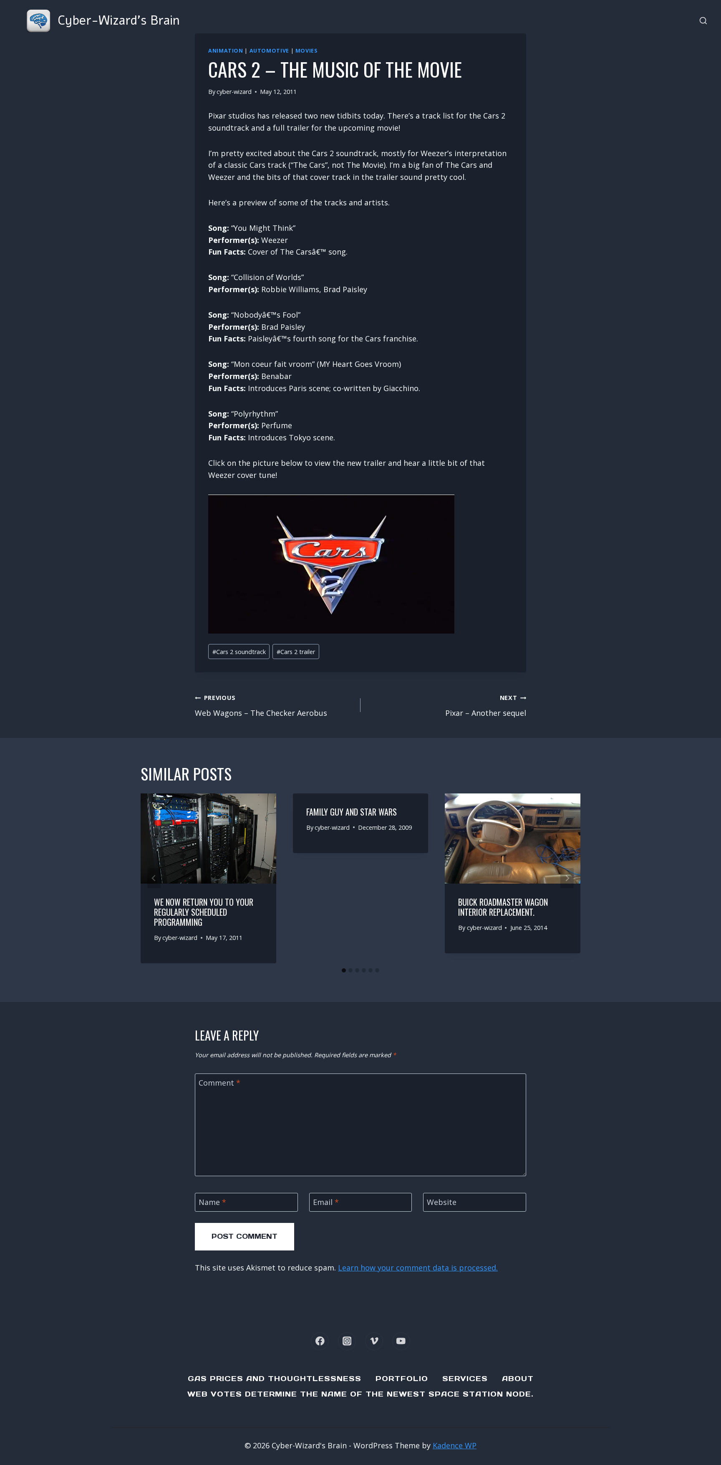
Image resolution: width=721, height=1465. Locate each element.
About (518, 1378)
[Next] (567, 878)
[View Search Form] (703, 21)
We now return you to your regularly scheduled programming (203, 912)
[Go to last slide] (154, 878)
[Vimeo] (374, 1341)
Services (465, 1378)
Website (441, 1202)
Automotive (269, 50)
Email (326, 1202)
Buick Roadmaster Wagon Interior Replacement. (503, 907)
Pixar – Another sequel (485, 706)
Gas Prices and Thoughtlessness (274, 1378)
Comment (219, 1083)
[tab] (344, 970)
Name (212, 1202)
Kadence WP (454, 1445)
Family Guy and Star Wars (351, 812)
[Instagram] (347, 1341)
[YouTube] (401, 1341)
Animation (225, 50)
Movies (306, 50)
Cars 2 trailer (296, 652)
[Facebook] (320, 1341)
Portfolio (402, 1378)
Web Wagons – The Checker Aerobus (261, 706)
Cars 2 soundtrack (239, 652)
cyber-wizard (234, 92)
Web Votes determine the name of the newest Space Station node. (360, 1394)
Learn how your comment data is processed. (418, 1268)
